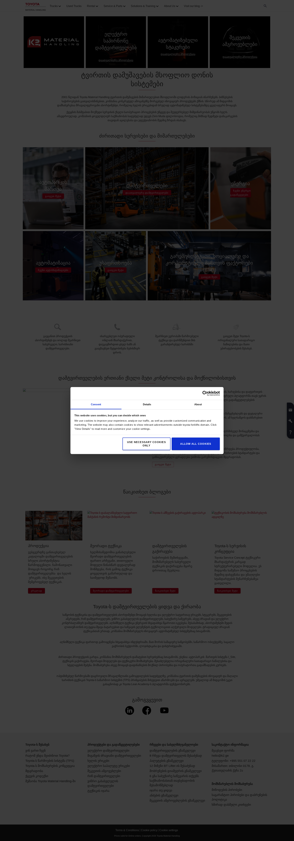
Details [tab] (147, 404)
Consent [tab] (96, 404)
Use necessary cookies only (146, 443)
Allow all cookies (195, 443)
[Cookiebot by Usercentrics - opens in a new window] (205, 393)
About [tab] (198, 404)
